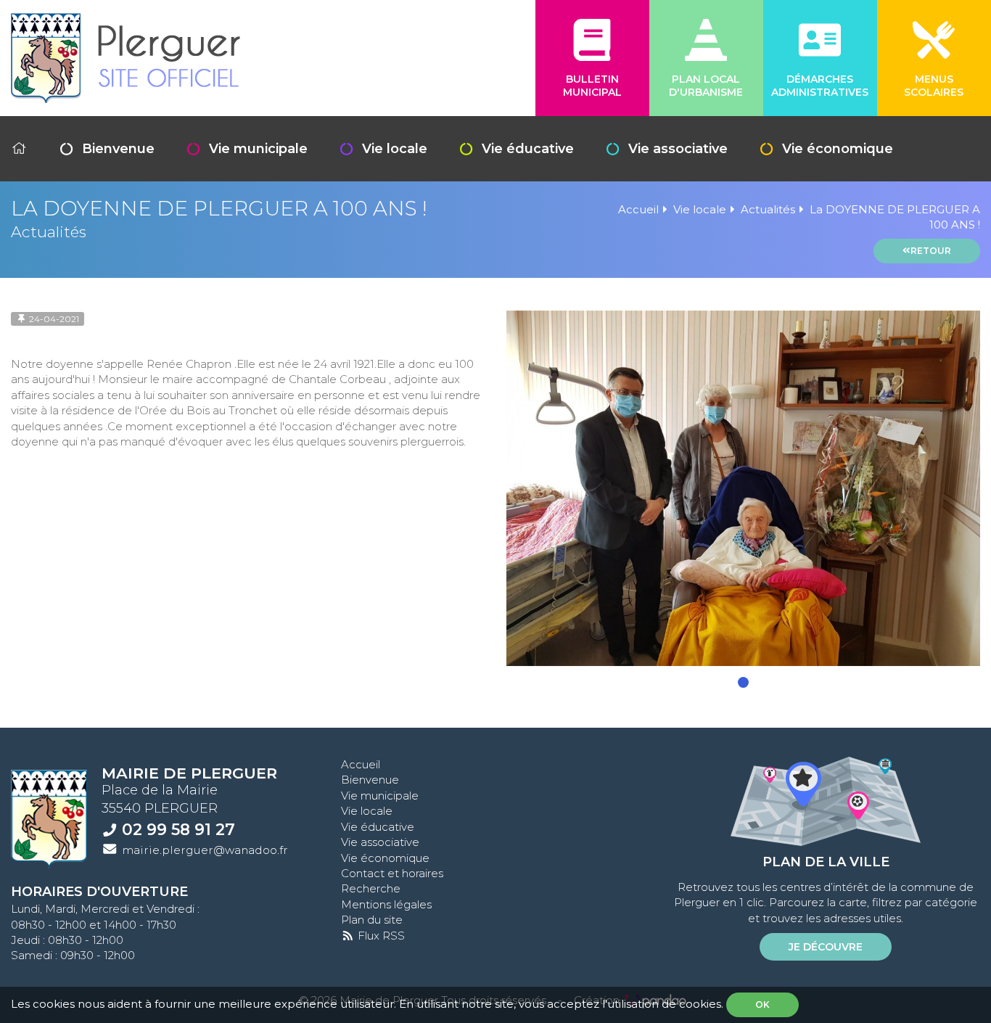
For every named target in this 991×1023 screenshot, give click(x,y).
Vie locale (394, 149)
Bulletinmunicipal (592, 86)
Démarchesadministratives (819, 86)
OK (762, 1004)
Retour (930, 250)
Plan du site (372, 920)
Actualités (768, 209)
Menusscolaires (933, 86)
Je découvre (826, 946)
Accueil (638, 209)
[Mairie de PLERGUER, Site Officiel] (125, 58)
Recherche (370, 888)
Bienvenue (118, 149)
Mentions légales (386, 904)
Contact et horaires (392, 873)
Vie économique (837, 149)
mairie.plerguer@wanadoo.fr (205, 850)
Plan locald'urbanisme (706, 86)
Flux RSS (380, 935)
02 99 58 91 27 (178, 829)
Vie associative (678, 149)
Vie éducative (528, 149)
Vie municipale (258, 149)
